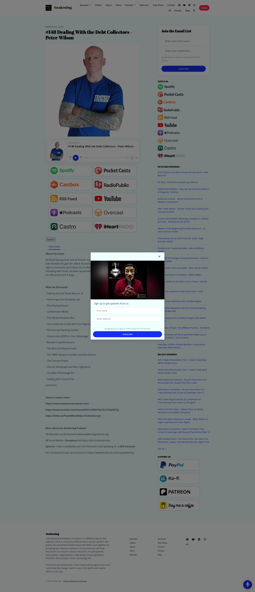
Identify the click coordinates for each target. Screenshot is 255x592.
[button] (159, 256)
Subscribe (128, 334)
